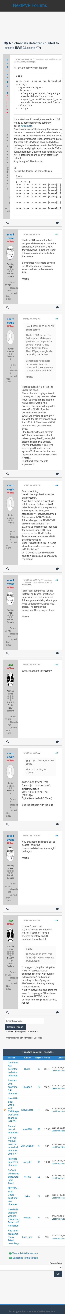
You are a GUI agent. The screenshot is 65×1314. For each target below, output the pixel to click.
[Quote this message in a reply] (57, 222)
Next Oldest (14, 1031)
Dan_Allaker (27, 1145)
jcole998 (27, 1129)
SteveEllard (27, 1110)
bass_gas (27, 1237)
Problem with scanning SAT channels (13, 1087)
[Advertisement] (32, 23)
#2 (57, 234)
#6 (57, 665)
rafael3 (27, 1162)
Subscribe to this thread (25, 1257)
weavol (27, 1217)
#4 (57, 485)
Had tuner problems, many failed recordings (13, 1237)
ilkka (27, 1196)
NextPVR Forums (30, 5)
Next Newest (29, 1031)
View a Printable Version (25, 1253)
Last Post (56, 1070)
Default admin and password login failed (13, 1176)
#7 (57, 753)
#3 (57, 319)
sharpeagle (30, 62)
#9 (57, 920)
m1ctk (27, 1176)
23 (39, 1087)
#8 (57, 836)
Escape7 (27, 1087)
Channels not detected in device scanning (13, 1069)
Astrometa (26, 126)
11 (39, 1162)
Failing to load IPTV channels (13, 1162)
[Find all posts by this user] (7, 222)
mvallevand (26, 585)
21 (39, 1129)
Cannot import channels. (13, 1129)
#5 (57, 580)
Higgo (27, 1069)
